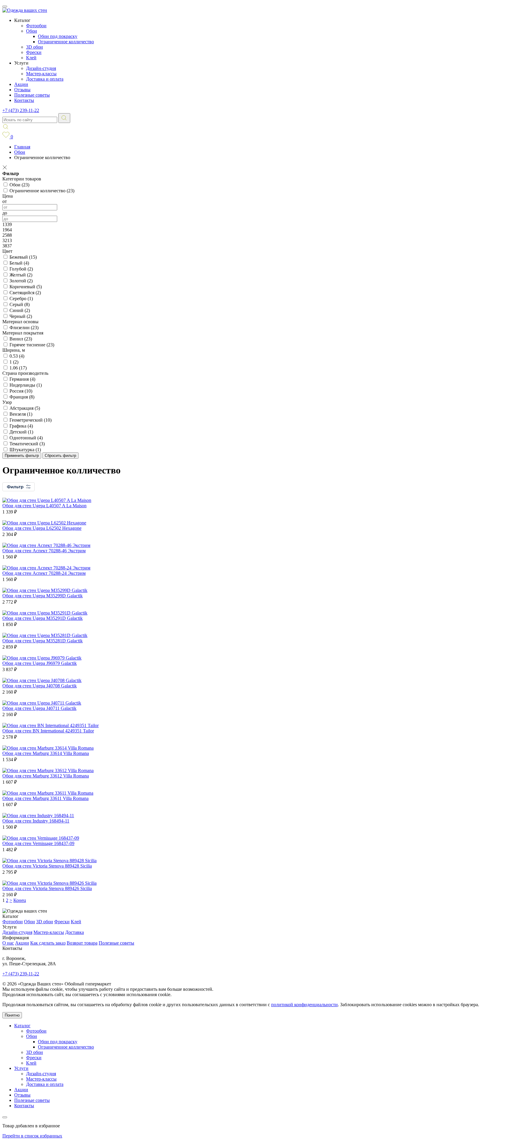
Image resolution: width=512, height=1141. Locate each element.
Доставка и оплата (44, 78)
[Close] (4, 1117)
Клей (31, 57)
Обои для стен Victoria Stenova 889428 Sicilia (47, 865)
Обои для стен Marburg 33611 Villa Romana (45, 798)
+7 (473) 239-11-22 (20, 110)
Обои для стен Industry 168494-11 (35, 820)
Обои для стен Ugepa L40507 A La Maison (44, 505)
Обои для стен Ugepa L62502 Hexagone (41, 528)
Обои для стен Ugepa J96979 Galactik (39, 663)
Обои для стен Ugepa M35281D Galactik (42, 640)
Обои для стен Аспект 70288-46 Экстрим (44, 550)
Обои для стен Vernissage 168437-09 (38, 843)
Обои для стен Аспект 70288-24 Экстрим (44, 573)
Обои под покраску (57, 36)
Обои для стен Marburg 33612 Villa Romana (45, 775)
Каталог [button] (22, 20)
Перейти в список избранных (32, 1135)
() (19, 184)
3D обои (34, 46)
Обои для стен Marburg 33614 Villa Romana (45, 753)
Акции (21, 84)
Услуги (21, 1068)
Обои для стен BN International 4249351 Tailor (48, 730)
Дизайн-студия (41, 68)
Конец (19, 900)
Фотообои (36, 25)
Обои (31, 30)
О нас (8, 942)
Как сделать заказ (47, 942)
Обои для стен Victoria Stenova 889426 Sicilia (47, 888)
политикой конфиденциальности (304, 1004)
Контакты (24, 100)
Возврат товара (82, 942)
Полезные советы (32, 94)
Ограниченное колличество (66, 41)
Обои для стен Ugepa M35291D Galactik (42, 618)
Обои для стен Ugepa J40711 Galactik (39, 708)
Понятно (12, 1015)
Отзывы (22, 89)
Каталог (22, 1025)
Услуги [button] (21, 62)
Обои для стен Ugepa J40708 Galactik (39, 685)
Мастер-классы (41, 73)
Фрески (33, 52)
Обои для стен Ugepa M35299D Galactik (42, 595)
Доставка (74, 932)
